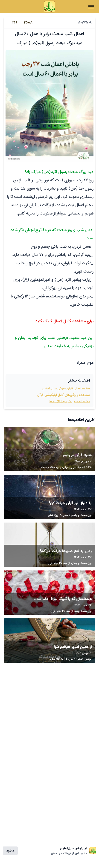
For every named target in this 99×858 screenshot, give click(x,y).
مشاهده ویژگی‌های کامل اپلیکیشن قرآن (63, 394)
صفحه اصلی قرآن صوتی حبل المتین (66, 388)
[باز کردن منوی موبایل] (91, 6)
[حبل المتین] (49, 6)
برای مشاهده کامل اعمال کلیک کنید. (63, 321)
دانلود (10, 850)
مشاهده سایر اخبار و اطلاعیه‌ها (70, 401)
